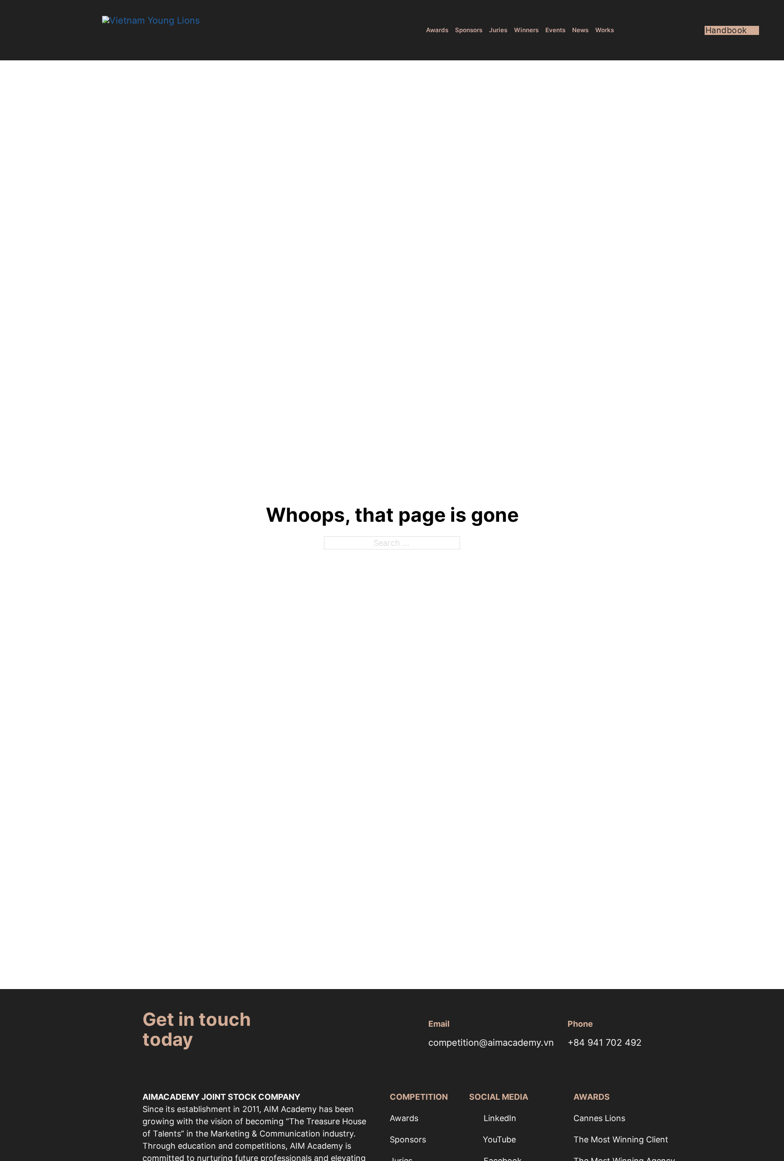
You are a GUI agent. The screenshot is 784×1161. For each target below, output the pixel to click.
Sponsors (468, 30)
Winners (526, 30)
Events (555, 30)
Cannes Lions (599, 1118)
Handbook (726, 30)
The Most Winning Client (620, 1139)
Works (604, 30)
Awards (437, 30)
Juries (498, 30)
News (580, 30)
